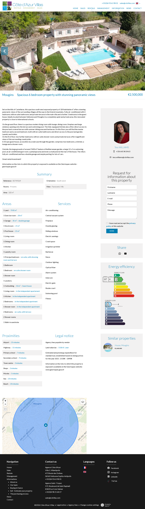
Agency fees (73, 505)
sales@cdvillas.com (127, 3)
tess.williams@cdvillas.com (123, 157)
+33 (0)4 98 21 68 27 (53, 492)
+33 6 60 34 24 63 (123, 151)
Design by (108, 505)
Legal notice (61, 505)
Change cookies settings (89, 505)
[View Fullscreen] (5, 409)
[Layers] (82, 401)
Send (112, 231)
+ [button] (5, 400)
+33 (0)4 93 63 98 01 (110, 3)
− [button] (5, 404)
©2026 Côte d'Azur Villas (44, 505)
